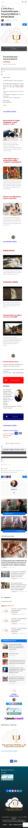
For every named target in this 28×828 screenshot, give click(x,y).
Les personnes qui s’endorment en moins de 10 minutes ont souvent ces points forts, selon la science (14, 563)
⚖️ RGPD (10, 824)
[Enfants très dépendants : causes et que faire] (12, 209)
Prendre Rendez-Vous (15, 380)
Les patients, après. (13, 653)
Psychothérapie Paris (6, 472)
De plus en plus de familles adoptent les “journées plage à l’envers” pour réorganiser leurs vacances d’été (16, 647)
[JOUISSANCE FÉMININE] (12, 294)
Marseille (18, 470)
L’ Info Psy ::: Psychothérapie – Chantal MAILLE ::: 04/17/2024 (19, 620)
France (10, 470)
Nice (22, 470)
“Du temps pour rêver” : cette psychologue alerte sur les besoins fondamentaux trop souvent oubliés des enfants (17, 670)
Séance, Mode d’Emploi (18, 372)
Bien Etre (3, 558)
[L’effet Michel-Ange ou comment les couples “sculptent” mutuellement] (12, 173)
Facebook (16, 449)
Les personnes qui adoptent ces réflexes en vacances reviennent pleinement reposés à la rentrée (18, 574)
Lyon (14, 470)
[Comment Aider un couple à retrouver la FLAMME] (12, 328)
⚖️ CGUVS (4, 824)
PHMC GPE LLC (21, 821)
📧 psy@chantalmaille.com (7, 770)
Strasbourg (14, 472)
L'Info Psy (5, 468)
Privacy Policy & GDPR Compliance (9, 751)
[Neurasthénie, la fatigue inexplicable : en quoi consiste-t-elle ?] (12, 135)
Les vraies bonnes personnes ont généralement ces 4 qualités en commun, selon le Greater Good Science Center (17, 679)
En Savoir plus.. (15, 416)
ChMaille (8, 20)
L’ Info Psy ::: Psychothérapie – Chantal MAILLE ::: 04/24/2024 (19, 610)
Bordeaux (6, 470)
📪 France (3, 772)
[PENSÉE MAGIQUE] (12, 262)
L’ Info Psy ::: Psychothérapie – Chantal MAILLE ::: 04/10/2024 (19, 629)
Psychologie (6, 449)
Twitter (22, 449)
